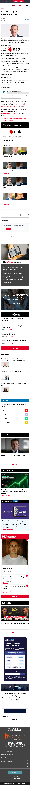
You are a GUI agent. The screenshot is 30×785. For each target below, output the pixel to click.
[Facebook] (11, 778)
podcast (4, 214)
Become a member (18, 1)
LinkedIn (15, 106)
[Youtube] (19, 778)
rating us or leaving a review (8, 103)
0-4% (4, 410)
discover (23, 214)
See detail (15, 428)
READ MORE (7, 282)
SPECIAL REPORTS (9, 501)
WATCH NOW (4, 458)
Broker (2, 8)
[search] (28, 728)
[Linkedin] (15, 778)
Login (9, 1)
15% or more (6, 422)
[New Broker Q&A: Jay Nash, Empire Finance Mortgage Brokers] (15, 552)
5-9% (4, 414)
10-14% (5, 418)
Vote (15, 426)
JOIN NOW (22, 673)
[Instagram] (17, 778)
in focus (11, 214)
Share (27, 19)
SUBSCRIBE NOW (15, 303)
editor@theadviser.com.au (8, 113)
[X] (13, 778)
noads (17, 214)
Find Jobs (15, 711)
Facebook (16, 104)
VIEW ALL (15, 348)
